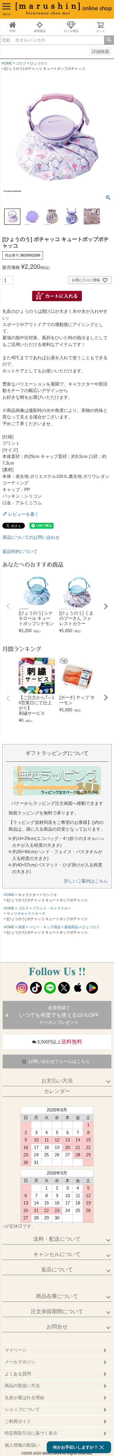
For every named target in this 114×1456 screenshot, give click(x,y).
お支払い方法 (57, 1081)
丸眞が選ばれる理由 (24, 1397)
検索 (109, 40)
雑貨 (21, 927)
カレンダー (57, 1091)
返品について (57, 1269)
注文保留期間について (57, 1311)
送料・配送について (57, 1239)
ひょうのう (39, 63)
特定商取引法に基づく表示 (31, 1432)
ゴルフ (21, 63)
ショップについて (22, 1409)
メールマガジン (20, 1361)
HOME (6, 63)
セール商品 (71, 31)
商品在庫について (57, 1296)
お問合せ (57, 1327)
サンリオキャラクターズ (26, 914)
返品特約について (19, 551)
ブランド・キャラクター (51, 908)
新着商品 (40, 31)
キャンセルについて (57, 1254)
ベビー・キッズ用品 (45, 927)
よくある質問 (18, 1373)
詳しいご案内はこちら (86, 880)
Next (106, 606)
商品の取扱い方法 (22, 1385)
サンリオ (50, 895)
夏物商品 (71, 927)
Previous (8, 606)
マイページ (16, 1350)
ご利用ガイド (18, 1421)
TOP (12, 31)
